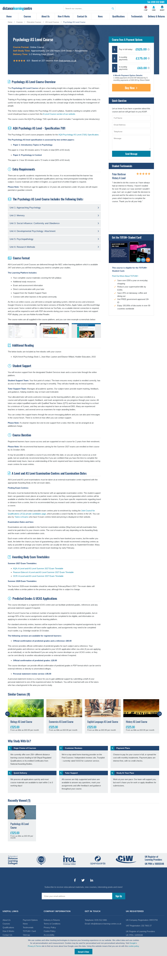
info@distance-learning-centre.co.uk (106, 924)
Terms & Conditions (52, 924)
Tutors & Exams (21, 517)
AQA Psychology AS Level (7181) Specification (78, 135)
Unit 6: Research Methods (22, 247)
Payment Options (30, 920)
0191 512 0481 (100, 920)
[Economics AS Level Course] (64, 708)
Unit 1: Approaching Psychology (25, 207)
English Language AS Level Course (102, 721)
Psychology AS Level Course (19, 825)
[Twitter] (83, 880)
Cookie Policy (49, 931)
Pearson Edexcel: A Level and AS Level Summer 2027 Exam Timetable (43, 572)
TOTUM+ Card (29, 931)
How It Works (64, 16)
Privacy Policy (50, 927)
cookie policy (133, 946)
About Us (45, 16)
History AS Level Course (136, 721)
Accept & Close (83, 951)
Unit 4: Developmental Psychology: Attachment (32, 231)
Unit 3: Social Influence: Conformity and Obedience (34, 223)
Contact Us (82, 16)
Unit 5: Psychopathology (21, 239)
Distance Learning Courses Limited (17, 8)
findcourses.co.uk (67, 60)
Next (159, 714)
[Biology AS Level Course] (26, 708)
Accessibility (49, 935)
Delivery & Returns (156, 16)
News (100, 16)
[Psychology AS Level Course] (22, 812)
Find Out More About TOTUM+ (125, 276)
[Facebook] (75, 880)
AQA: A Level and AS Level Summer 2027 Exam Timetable (38, 568)
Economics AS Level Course (61, 721)
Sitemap (26, 935)
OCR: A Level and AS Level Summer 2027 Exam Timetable (38, 576)
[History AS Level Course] (141, 708)
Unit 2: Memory (17, 215)
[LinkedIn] (91, 880)
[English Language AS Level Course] (103, 708)
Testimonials (136, 16)
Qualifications (118, 16)
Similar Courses (17, 694)
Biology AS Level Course (21, 721)
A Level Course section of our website (59, 114)
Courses (27, 16)
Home (9, 16)
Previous (7, 714)
